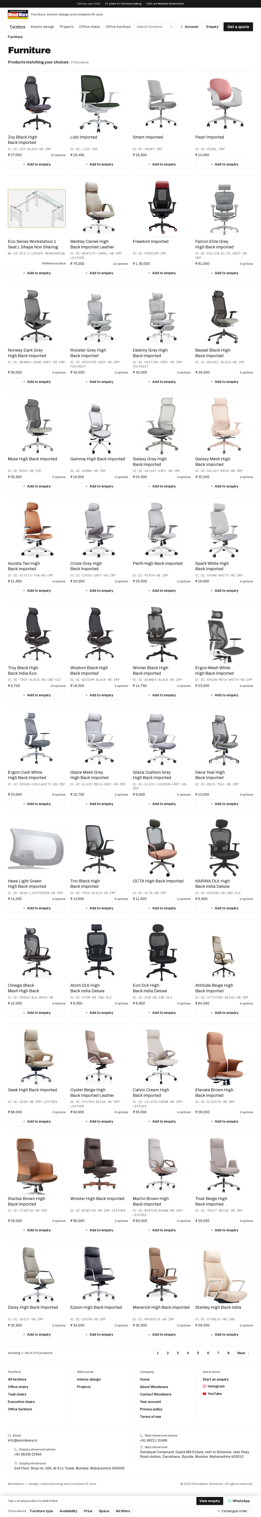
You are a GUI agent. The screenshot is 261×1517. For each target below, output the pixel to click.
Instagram (216, 1386)
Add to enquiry (39, 164)
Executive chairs (21, 1402)
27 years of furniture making (123, 3)
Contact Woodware (155, 1394)
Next (241, 1353)
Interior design (42, 27)
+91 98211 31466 (153, 1440)
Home (145, 1379)
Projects (67, 27)
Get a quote (238, 27)
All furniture (17, 1379)
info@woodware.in (22, 1440)
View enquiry (209, 1501)
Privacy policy (151, 1409)
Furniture (17, 27)
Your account (150, 1402)
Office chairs (89, 27)
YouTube (215, 1394)
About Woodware (154, 1387)
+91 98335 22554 (28, 1454)
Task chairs (17, 1394)
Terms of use (150, 1417)
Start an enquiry (216, 1379)
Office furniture (118, 27)
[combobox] (234, 1511)
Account (191, 27)
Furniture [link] (15, 37)
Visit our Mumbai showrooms (165, 3)
